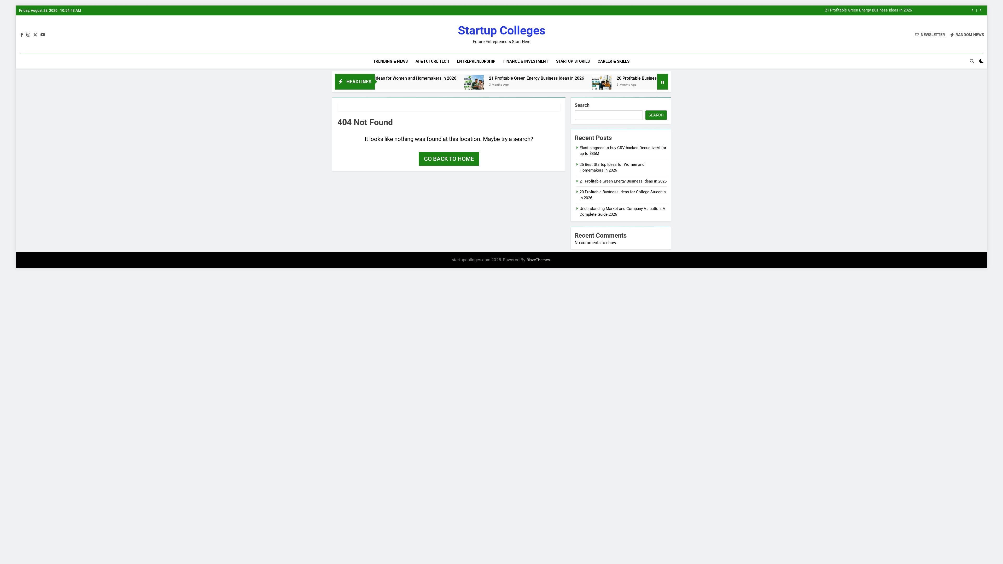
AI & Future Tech (432, 61)
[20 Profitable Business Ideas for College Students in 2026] (576, 85)
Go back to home (449, 159)
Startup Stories (573, 61)
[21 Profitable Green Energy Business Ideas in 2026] (449, 85)
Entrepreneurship (476, 61)
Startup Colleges (501, 30)
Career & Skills (613, 61)
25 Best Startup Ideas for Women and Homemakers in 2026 (375, 78)
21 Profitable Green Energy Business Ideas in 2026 (868, 10)
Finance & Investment (525, 61)
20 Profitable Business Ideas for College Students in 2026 (645, 78)
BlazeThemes (538, 259)
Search (582, 105)
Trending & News (390, 61)
